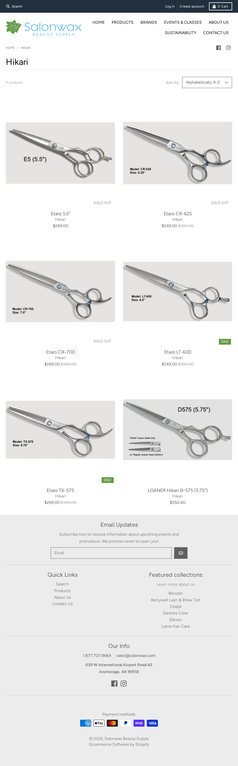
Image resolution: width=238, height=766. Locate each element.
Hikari (60, 219)
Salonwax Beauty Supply (126, 738)
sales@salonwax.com (136, 655)
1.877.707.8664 (97, 655)
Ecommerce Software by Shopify (119, 744)
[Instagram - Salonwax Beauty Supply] (228, 48)
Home (10, 48)
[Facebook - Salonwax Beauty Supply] (218, 48)
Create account (192, 6)
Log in (170, 6)
